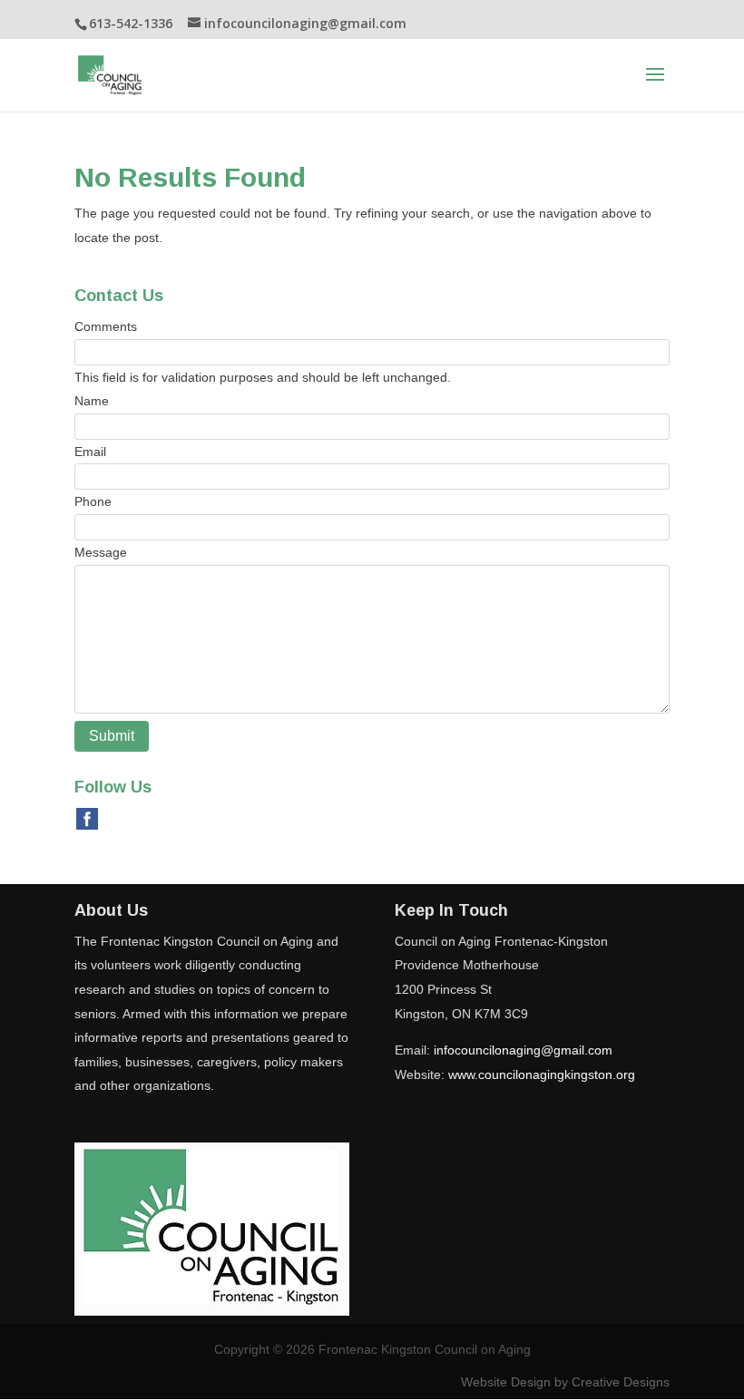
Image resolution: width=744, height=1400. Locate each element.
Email (90, 451)
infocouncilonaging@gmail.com (523, 1050)
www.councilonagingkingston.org (541, 1074)
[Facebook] (87, 818)
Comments (105, 326)
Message (100, 552)
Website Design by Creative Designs (565, 1382)
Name (91, 401)
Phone (93, 501)
